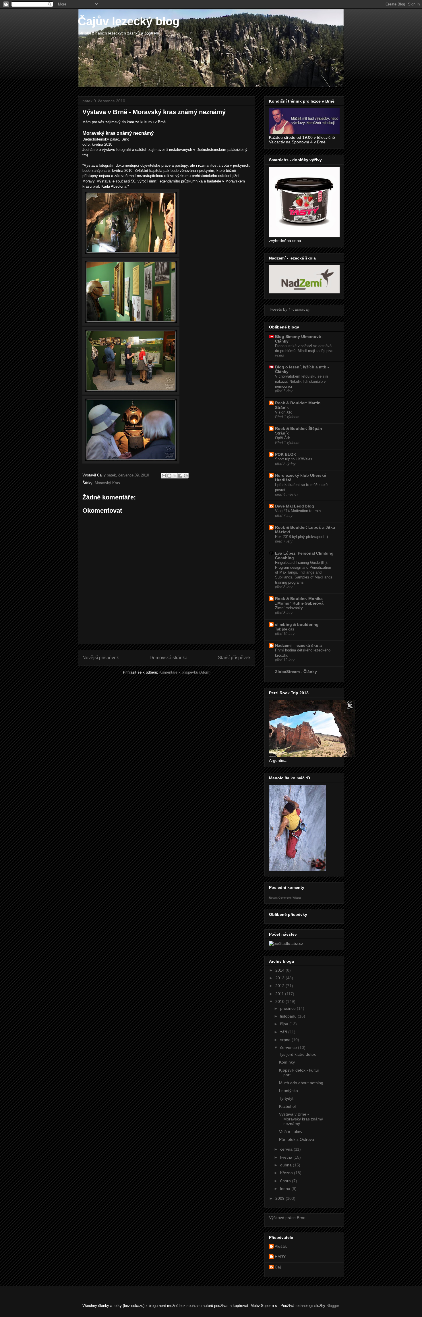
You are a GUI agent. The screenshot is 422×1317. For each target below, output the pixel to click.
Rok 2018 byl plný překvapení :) (301, 537)
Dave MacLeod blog (294, 506)
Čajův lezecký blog (128, 21)
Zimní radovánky (289, 608)
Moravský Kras (107, 483)
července (289, 1047)
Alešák (281, 1246)
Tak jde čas (284, 629)
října (284, 1024)
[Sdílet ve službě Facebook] (180, 475)
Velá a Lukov (290, 1131)
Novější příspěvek (100, 657)
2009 (280, 1198)
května (286, 1157)
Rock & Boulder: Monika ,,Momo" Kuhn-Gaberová (299, 600)
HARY (280, 1256)
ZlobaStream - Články (296, 671)
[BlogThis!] (169, 475)
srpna (286, 1039)
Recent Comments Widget (285, 897)
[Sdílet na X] (175, 475)
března (287, 1172)
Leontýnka (288, 1090)
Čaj (278, 1267)
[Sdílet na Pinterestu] (186, 475)
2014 (280, 970)
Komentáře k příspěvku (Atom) (184, 672)
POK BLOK (285, 454)
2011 (280, 993)
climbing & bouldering (297, 624)
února (286, 1180)
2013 (280, 978)
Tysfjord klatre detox (297, 1054)
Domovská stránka (168, 657)
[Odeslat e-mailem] (164, 475)
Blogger (332, 1305)
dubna (286, 1165)
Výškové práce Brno (287, 1217)
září (284, 1032)
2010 (280, 1001)
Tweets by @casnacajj (289, 309)
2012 (280, 985)
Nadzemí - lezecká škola (298, 645)
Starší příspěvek (234, 657)
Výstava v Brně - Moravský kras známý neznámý (301, 1119)
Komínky (287, 1062)
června (287, 1149)
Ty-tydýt (286, 1098)
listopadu (289, 1016)
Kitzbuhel (287, 1106)
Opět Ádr (282, 438)
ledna (285, 1188)
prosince (288, 1008)
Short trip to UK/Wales (293, 459)
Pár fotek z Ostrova (296, 1139)
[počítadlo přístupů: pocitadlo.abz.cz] (286, 943)
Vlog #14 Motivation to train (298, 511)
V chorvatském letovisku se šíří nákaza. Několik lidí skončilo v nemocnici (301, 381)
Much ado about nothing (301, 1082)
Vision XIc (283, 412)
